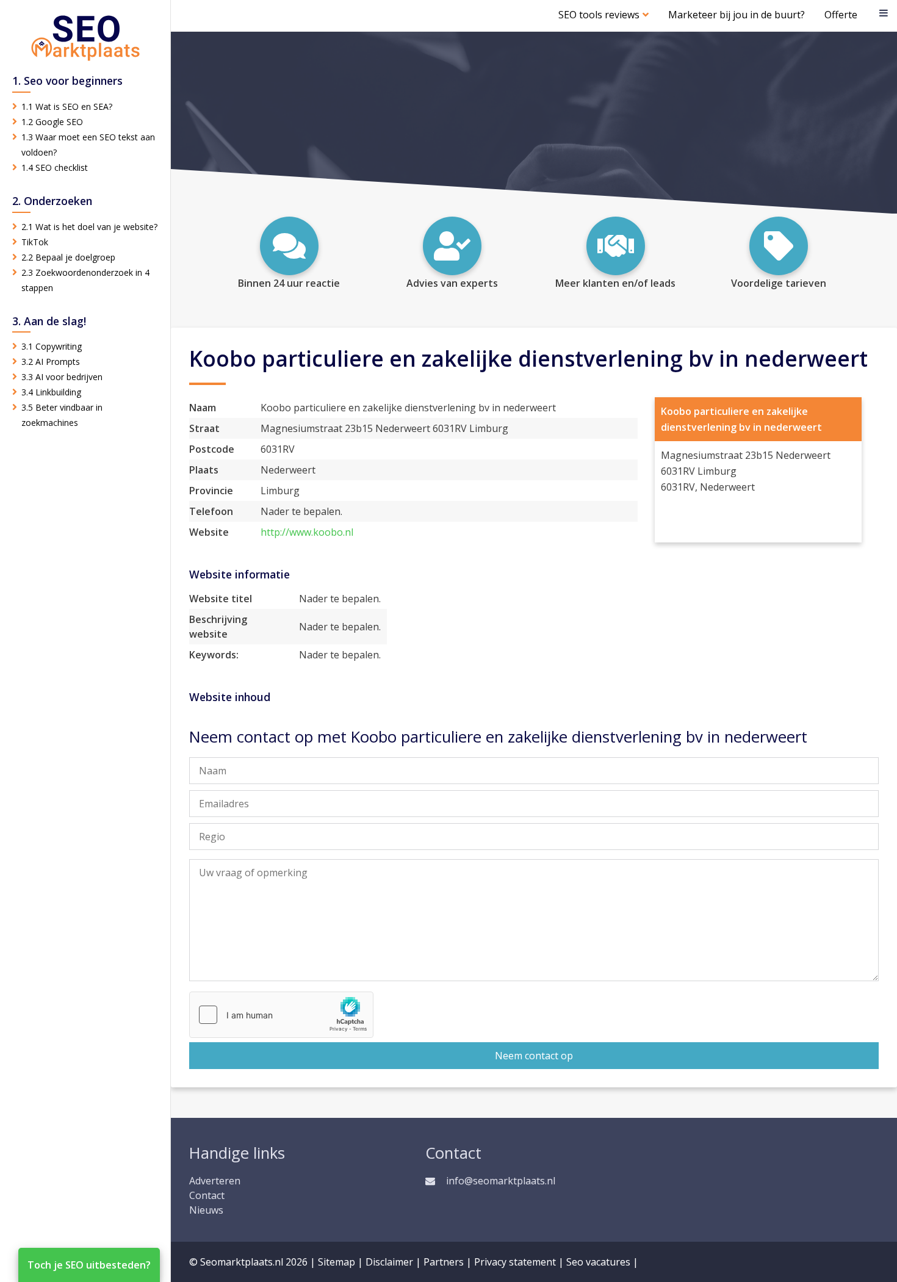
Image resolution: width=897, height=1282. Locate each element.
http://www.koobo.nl (307, 532)
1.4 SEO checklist (54, 167)
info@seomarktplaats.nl (500, 1180)
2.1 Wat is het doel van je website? (89, 226)
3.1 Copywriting (51, 346)
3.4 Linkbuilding (51, 392)
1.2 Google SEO (52, 122)
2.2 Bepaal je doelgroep (68, 257)
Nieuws (206, 1210)
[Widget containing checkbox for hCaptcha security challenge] (281, 1015)
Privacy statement (515, 1262)
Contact (207, 1195)
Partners (443, 1262)
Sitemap (336, 1262)
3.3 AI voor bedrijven (62, 377)
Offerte (840, 14)
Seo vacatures (598, 1262)
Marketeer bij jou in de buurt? (736, 14)
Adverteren (214, 1180)
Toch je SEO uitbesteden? (89, 1265)
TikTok (34, 242)
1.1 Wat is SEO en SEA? (66, 106)
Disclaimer (389, 1262)
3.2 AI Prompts (50, 361)
